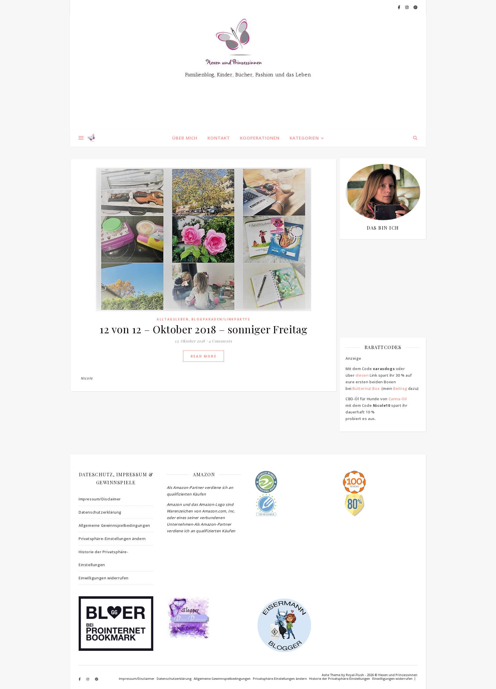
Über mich (184, 138)
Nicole (87, 378)
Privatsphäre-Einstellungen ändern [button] (112, 538)
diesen (362, 375)
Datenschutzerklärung (100, 512)
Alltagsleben (173, 319)
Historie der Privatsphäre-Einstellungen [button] (104, 558)
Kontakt (219, 138)
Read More (203, 356)
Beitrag (400, 388)
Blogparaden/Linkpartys (220, 319)
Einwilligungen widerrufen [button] (104, 577)
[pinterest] (415, 7)
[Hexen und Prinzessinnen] (248, 71)
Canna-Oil (398, 398)
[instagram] (407, 7)
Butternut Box (365, 388)
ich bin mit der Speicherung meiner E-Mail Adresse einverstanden (380, 277)
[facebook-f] (399, 7)
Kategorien (304, 138)
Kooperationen (260, 138)
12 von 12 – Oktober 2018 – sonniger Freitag (203, 329)
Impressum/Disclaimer (100, 499)
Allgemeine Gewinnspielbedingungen (114, 525)
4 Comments (220, 340)
